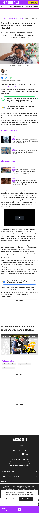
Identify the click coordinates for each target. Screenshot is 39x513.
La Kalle (3, 18)
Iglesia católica (24, 364)
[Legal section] (36, 481)
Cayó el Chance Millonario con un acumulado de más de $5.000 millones (25, 151)
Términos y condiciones (10, 488)
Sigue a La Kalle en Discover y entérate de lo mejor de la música (20, 107)
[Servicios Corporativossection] (36, 476)
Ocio (21, 18)
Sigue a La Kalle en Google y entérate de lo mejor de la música (21, 282)
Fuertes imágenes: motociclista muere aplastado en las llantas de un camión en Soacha (25, 141)
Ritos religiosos (8, 368)
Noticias (15, 137)
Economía (15, 148)
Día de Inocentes (9, 364)
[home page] (19, 439)
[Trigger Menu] (2, 2)
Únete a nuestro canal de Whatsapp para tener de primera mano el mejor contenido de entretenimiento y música (21, 100)
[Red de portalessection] (36, 471)
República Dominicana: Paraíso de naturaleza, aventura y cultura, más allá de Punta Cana (24, 171)
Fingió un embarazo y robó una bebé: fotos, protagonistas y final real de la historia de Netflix (25, 182)
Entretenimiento (13, 18)
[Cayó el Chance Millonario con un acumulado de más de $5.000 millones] (6, 150)
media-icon (19, 509)
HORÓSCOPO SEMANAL (17, 7)
